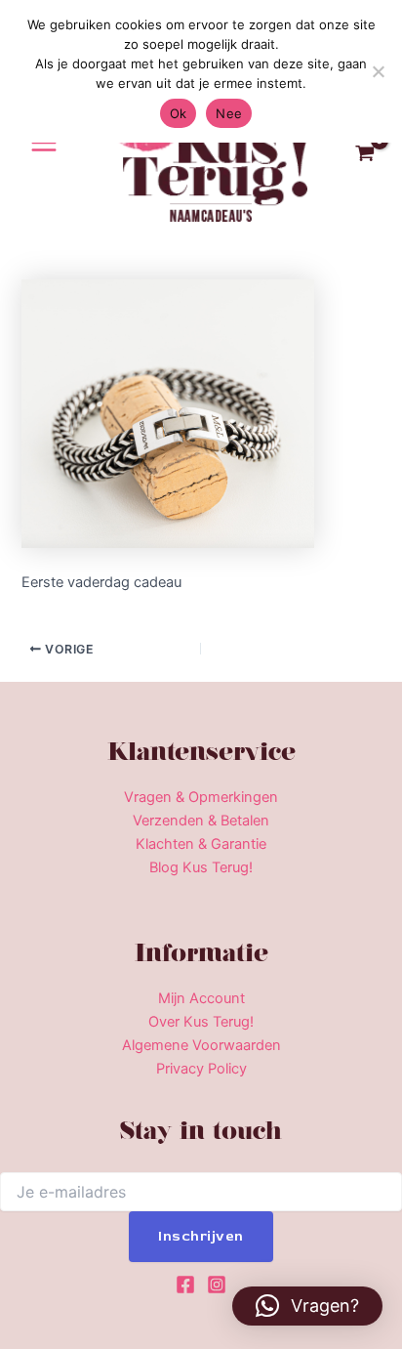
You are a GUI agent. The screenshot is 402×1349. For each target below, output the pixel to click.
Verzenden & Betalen (201, 820)
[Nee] (377, 71)
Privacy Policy (201, 1068)
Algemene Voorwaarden (201, 1045)
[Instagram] (216, 1284)
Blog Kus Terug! (201, 867)
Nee (229, 113)
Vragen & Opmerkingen (201, 797)
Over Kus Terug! (201, 1022)
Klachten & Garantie (201, 844)
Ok (178, 113)
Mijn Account (201, 998)
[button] (307, 1306)
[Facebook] (185, 1284)
